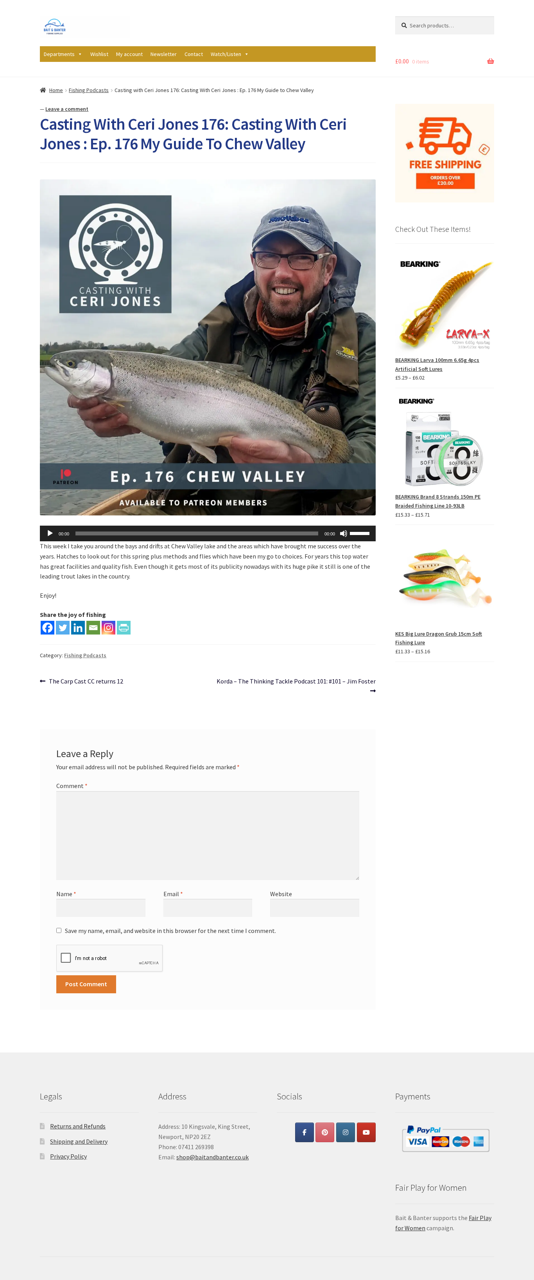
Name (66, 894)
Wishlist (99, 54)
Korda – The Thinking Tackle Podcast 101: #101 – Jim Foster (296, 686)
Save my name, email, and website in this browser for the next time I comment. (170, 931)
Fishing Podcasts (89, 90)
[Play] (50, 533)
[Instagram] (108, 628)
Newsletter (164, 54)
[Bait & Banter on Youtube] (366, 1132)
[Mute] (344, 533)
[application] (207, 533)
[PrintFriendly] (124, 628)
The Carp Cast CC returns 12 (85, 682)
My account (129, 54)
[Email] (93, 628)
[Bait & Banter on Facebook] (304, 1132)
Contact (194, 54)
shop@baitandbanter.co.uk (212, 1157)
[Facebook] (47, 628)
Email (173, 894)
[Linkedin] (78, 628)
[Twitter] (63, 628)
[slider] (361, 533)
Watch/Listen (226, 54)
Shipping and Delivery (79, 1141)
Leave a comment (66, 108)
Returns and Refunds (78, 1126)
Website (281, 894)
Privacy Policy (68, 1156)
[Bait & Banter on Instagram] (345, 1132)
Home (56, 90)
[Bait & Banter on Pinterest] (324, 1132)
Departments (59, 54)
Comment (72, 786)
